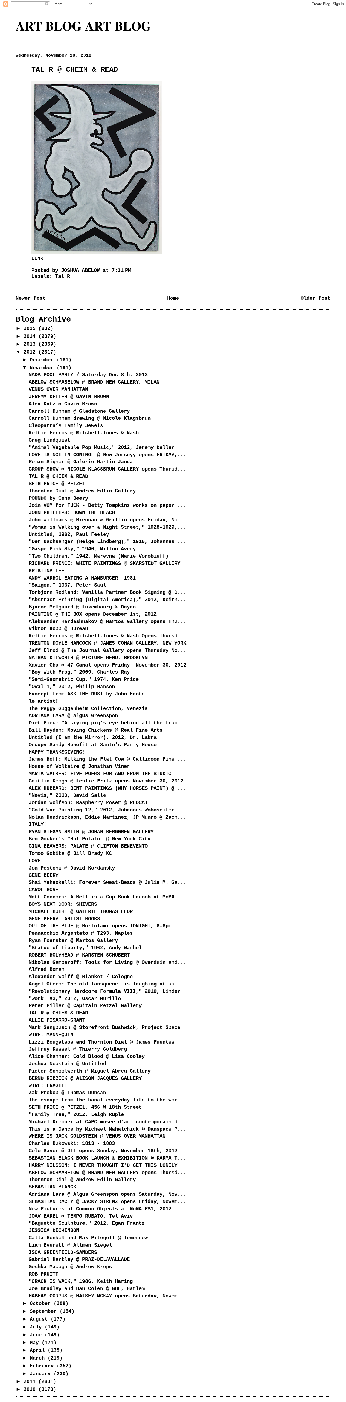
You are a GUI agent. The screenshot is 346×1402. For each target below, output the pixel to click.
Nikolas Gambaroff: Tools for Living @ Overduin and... (107, 962)
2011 (31, 1382)
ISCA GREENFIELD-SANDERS (63, 1253)
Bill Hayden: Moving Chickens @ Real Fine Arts (95, 730)
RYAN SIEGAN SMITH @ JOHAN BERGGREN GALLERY (91, 832)
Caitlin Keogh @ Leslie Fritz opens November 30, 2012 (106, 781)
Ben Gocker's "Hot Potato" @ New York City (90, 839)
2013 (31, 344)
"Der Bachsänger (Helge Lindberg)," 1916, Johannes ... (107, 542)
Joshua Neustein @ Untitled (67, 1064)
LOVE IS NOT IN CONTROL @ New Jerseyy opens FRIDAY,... (107, 455)
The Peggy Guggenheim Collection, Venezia (88, 709)
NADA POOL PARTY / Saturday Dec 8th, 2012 (88, 375)
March (39, 1358)
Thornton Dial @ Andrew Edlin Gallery (82, 491)
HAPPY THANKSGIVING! (57, 752)
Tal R (62, 276)
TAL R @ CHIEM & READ (58, 1013)
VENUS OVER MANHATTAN (58, 389)
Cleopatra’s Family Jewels (66, 426)
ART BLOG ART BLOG (83, 25)
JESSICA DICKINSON (54, 1231)
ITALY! (37, 825)
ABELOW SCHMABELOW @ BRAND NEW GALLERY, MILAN (94, 382)
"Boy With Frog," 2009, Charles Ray (79, 672)
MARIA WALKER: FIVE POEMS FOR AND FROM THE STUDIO (100, 774)
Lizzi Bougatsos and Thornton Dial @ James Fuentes (101, 1042)
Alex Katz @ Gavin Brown (63, 404)
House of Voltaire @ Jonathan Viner (79, 767)
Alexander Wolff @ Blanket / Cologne (81, 977)
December (43, 360)
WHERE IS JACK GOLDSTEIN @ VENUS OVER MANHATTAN (97, 1136)
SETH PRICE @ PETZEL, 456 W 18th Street (85, 1107)
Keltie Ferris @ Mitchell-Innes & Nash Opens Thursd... (107, 636)
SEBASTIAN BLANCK (52, 1187)
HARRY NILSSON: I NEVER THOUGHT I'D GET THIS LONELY (103, 1165)
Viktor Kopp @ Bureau (58, 629)
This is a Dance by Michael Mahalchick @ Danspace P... (107, 1129)
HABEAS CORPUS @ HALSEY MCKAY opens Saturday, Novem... (107, 1296)
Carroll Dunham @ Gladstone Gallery (79, 411)
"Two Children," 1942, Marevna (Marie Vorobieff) (98, 556)
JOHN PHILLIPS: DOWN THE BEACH (72, 513)
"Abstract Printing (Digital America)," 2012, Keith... (107, 600)
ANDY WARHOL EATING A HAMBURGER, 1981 (82, 578)
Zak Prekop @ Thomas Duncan (67, 1093)
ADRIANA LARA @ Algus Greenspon (73, 716)
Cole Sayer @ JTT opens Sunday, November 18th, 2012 (103, 1151)
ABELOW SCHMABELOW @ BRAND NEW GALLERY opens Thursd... (107, 1173)
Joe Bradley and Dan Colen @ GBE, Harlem (87, 1289)
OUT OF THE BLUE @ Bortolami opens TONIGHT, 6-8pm (100, 926)
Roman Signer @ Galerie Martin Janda (81, 462)
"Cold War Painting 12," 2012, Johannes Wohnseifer (101, 810)
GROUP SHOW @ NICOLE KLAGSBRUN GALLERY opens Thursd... (107, 469)
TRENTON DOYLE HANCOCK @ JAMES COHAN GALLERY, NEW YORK (107, 643)
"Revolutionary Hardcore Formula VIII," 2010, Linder (104, 991)
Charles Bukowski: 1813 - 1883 (72, 1144)
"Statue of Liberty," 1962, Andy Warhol (85, 948)
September (44, 1311)
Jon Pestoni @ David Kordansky (72, 868)
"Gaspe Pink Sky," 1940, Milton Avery (82, 549)
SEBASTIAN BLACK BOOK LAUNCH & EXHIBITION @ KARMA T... (107, 1158)
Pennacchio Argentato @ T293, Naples (81, 933)
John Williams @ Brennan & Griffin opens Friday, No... (107, 520)
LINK (37, 259)
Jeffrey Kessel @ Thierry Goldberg (78, 1049)
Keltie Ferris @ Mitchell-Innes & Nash (84, 433)
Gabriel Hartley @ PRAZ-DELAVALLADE (79, 1260)
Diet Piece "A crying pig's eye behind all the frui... (107, 723)
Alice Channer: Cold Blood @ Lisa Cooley (87, 1057)
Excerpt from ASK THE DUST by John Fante (87, 694)
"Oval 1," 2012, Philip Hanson (72, 687)
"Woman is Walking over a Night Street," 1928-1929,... (107, 527)
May (36, 1343)
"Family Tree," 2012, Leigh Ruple (76, 1115)
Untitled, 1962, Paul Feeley (69, 535)
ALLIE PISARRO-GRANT (57, 1020)
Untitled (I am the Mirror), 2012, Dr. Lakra (93, 738)
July (37, 1327)
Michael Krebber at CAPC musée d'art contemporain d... (107, 1122)
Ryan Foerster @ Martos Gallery (73, 941)
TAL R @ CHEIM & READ (58, 476)
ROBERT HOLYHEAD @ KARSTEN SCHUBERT (79, 955)
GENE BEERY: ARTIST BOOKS (64, 919)
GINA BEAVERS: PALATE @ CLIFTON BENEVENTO (88, 846)
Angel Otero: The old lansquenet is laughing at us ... (107, 984)
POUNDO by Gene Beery (58, 498)
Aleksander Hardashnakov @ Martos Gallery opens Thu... (107, 622)
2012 (31, 352)
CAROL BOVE (43, 890)
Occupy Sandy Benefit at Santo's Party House (93, 745)
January (42, 1374)
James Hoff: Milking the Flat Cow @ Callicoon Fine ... (107, 759)
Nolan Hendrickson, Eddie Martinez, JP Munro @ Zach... (107, 817)
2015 (31, 329)
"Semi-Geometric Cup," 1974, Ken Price (84, 679)
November (43, 368)
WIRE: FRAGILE (48, 1086)
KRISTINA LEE (46, 571)
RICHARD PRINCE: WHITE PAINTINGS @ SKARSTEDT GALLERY (104, 564)
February (43, 1366)
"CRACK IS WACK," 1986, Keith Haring (81, 1281)
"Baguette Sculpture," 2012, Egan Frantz (87, 1223)
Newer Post (30, 298)
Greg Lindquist (49, 440)
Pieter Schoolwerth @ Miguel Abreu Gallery (90, 1071)
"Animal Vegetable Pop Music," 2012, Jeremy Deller (101, 448)
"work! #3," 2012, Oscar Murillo (75, 999)
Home (173, 298)
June (37, 1335)
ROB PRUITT (43, 1274)
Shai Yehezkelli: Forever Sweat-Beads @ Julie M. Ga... (107, 882)
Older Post (315, 298)
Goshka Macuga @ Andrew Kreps (70, 1267)
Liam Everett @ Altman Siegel (70, 1245)
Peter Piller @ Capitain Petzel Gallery (85, 1006)
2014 (31, 336)
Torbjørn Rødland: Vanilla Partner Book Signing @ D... (107, 592)
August (40, 1319)
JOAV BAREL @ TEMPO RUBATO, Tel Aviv (81, 1216)
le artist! (43, 701)
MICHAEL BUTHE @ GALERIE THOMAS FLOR (81, 912)
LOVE (35, 861)
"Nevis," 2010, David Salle (67, 795)
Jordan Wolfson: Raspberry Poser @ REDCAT (88, 803)
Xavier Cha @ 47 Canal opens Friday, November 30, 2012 (107, 665)
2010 (31, 1390)
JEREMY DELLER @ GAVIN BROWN (69, 397)
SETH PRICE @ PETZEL (57, 484)
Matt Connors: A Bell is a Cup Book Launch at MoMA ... (107, 897)
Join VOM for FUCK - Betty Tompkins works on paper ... (107, 505)
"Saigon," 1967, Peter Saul (67, 585)
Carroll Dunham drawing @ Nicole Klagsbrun (90, 418)
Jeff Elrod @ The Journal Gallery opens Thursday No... (107, 651)
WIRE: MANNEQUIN (51, 1035)
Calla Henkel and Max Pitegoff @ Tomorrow (88, 1238)
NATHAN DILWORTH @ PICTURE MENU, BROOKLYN (88, 658)
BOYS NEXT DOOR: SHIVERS (63, 904)
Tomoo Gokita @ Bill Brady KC (70, 854)
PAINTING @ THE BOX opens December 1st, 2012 (93, 614)
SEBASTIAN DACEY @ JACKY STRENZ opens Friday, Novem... (107, 1202)
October (42, 1304)
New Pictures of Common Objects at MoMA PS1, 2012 (100, 1209)
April (39, 1350)
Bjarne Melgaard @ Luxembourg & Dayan (82, 607)
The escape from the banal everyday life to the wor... (107, 1100)
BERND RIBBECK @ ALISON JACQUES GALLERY (85, 1078)
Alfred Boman (46, 970)
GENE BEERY (43, 875)
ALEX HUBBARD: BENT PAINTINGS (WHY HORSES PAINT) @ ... (107, 788)
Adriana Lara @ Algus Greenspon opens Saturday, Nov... (107, 1194)
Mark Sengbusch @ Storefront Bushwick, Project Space (104, 1028)
